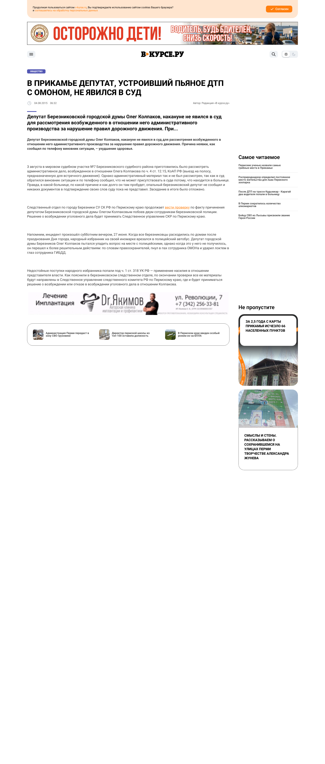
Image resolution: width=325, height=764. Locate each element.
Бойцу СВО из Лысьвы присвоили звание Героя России (264, 216)
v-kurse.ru (81, 7)
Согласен (282, 9)
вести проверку (177, 207)
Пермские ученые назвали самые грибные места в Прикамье (259, 166)
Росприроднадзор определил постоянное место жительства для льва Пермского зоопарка (264, 180)
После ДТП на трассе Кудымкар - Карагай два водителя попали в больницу (264, 193)
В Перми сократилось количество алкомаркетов (259, 205)
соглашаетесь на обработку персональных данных (66, 10)
